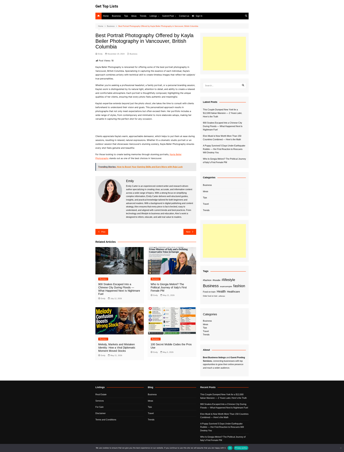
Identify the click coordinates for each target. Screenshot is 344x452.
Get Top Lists (106, 6)
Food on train (209, 292)
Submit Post (168, 16)
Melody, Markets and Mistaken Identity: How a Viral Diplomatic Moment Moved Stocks (116, 347)
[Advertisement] (224, 53)
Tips (126, 16)
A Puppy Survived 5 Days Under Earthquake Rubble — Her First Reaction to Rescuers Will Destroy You (224, 149)
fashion (239, 286)
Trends (143, 16)
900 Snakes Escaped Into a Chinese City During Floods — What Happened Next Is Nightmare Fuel (222, 126)
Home (106, 16)
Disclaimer (100, 413)
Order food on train (210, 296)
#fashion (207, 280)
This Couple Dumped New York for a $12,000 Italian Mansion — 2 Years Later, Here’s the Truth (222, 113)
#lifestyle (228, 280)
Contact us (184, 16)
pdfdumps (222, 296)
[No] (340, 448)
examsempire (226, 286)
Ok (230, 448)
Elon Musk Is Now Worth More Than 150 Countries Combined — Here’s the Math (222, 138)
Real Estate (101, 394)
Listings (153, 16)
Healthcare (233, 291)
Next (188, 232)
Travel (206, 204)
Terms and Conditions (105, 419)
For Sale (99, 407)
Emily (100, 54)
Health (221, 291)
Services (99, 401)
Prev (103, 232)
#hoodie (216, 280)
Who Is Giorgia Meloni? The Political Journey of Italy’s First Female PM (169, 287)
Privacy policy (241, 448)
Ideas (134, 16)
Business (116, 16)
